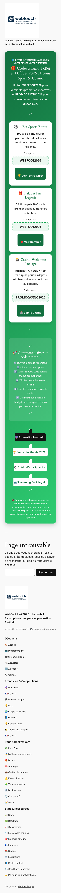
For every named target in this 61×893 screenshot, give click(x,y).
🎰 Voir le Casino (30, 312)
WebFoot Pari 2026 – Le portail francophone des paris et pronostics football (28, 618)
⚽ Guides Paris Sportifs (29, 467)
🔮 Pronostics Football (29, 437)
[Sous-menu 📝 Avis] (13, 802)
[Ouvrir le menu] (7, 531)
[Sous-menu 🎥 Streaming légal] (25, 657)
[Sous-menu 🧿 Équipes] (17, 845)
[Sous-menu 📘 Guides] (16, 717)
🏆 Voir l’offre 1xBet (30, 175)
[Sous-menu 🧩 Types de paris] (24, 784)
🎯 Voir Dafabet (30, 242)
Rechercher (46, 572)
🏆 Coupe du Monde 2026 (29, 452)
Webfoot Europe (26, 886)
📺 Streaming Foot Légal (29, 482)
